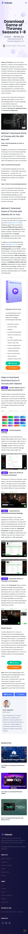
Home (8, 37)
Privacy (3, 892)
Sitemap (3, 875)
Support (3, 899)
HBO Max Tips (18, 37)
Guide (3, 869)
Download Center (6, 865)
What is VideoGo (6, 858)
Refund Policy (5, 872)
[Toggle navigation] (26, 3)
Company (4, 862)
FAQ (2, 885)
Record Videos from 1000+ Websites (12, 912)
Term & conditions (6, 895)
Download (14, 363)
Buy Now (9, 694)
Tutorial (3, 888)
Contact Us (4, 902)
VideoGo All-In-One (14, 223)
